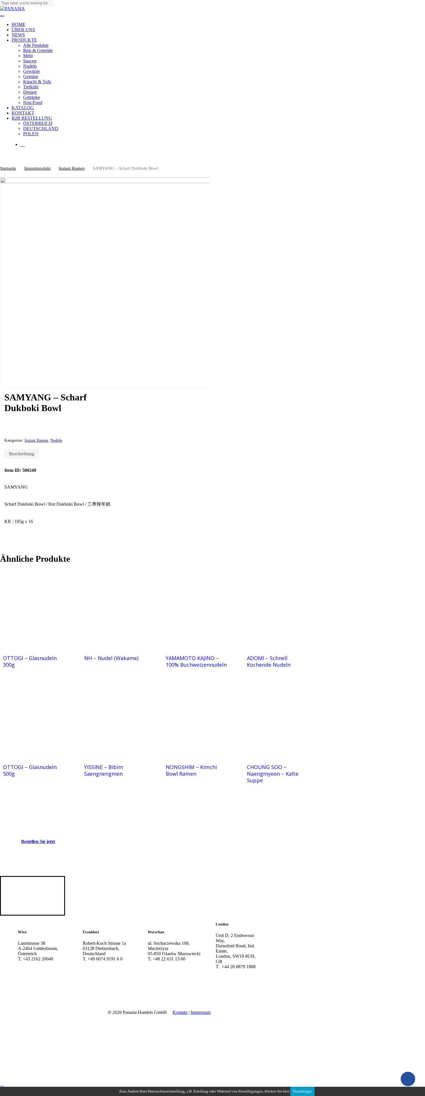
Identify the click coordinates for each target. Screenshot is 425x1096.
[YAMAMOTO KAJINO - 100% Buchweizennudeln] (196, 608)
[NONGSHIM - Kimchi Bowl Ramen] (196, 718)
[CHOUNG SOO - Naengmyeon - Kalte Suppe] (278, 718)
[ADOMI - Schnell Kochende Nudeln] (278, 608)
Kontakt (180, 1012)
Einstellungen (302, 1091)
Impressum (200, 1012)
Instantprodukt (37, 168)
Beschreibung (21, 453)
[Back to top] (1, 1084)
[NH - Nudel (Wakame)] (115, 608)
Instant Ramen (72, 168)
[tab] (21, 454)
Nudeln (56, 440)
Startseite (8, 168)
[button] (41, 841)
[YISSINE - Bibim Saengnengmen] (115, 718)
